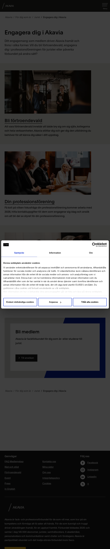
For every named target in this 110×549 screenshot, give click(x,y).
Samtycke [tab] (19, 253)
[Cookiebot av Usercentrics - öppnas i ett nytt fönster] (94, 245)
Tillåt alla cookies (89, 302)
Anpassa (53, 302)
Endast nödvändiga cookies (20, 302)
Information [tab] (55, 253)
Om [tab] (91, 253)
